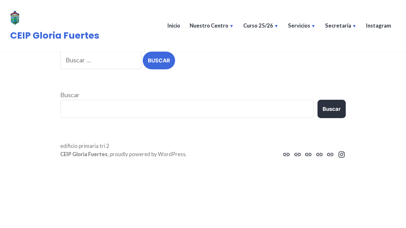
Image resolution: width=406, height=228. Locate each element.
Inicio (173, 25)
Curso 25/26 (258, 25)
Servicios (299, 25)
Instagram (378, 25)
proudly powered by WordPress (148, 154)
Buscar (70, 94)
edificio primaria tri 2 (84, 146)
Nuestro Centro (209, 25)
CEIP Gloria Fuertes (54, 35)
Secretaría (338, 25)
